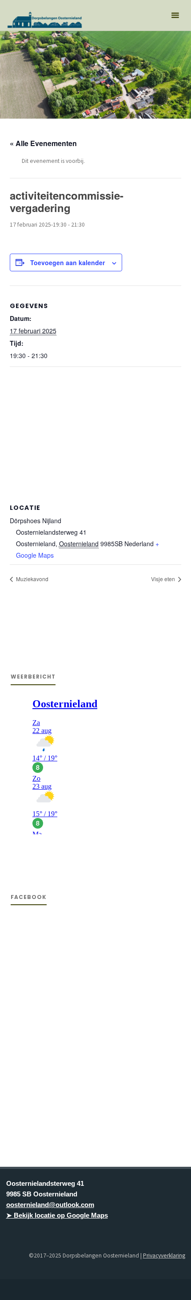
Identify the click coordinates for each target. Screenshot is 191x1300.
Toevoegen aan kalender (67, 262)
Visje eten (163, 578)
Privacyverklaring (164, 1255)
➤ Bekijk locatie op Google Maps (57, 1215)
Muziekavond (31, 578)
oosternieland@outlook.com (50, 1204)
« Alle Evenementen (43, 143)
